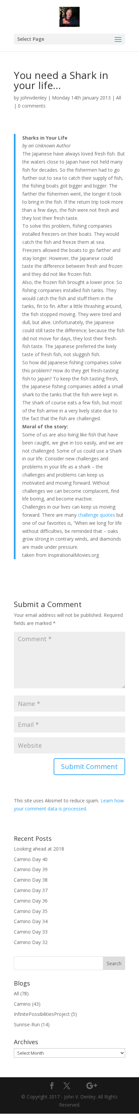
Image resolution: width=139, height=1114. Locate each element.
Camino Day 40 (31, 859)
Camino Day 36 (31, 900)
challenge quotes (96, 515)
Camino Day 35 (31, 911)
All (118, 97)
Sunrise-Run (27, 1024)
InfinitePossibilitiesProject (42, 1014)
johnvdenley (33, 97)
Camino (22, 1004)
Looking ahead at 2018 (39, 849)
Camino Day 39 (31, 869)
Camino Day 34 (31, 921)
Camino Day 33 (31, 932)
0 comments (32, 106)
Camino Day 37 (31, 890)
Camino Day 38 (31, 880)
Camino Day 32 (31, 942)
